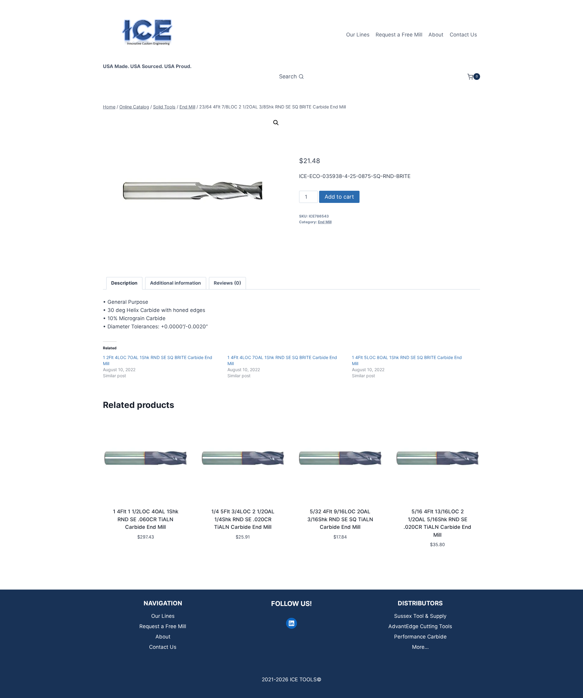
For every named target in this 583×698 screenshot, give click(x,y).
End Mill (325, 222)
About (435, 35)
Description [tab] (124, 283)
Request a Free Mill (399, 35)
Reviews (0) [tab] (227, 283)
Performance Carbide (420, 637)
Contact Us (463, 35)
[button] (276, 122)
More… (420, 647)
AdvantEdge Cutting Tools (420, 626)
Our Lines (358, 35)
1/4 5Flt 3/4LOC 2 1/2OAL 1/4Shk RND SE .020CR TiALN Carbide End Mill (242, 519)
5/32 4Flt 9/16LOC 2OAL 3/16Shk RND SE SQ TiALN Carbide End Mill (340, 519)
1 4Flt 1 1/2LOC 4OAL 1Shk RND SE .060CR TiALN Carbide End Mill (145, 519)
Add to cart (339, 196)
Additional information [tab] (175, 283)
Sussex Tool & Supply (420, 616)
